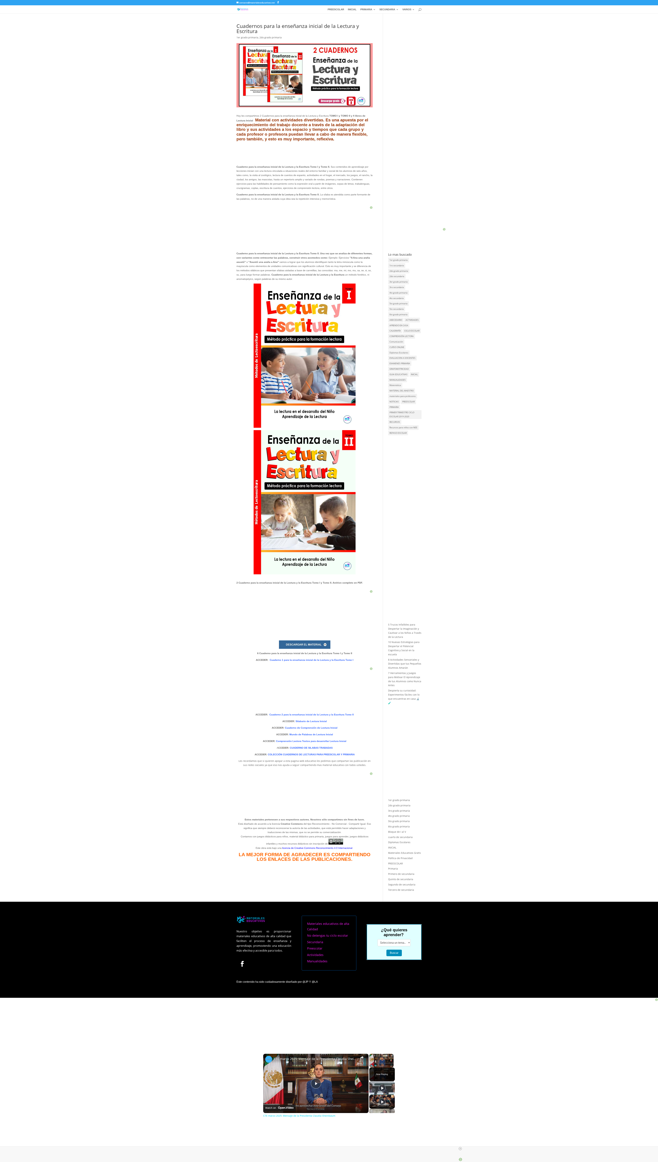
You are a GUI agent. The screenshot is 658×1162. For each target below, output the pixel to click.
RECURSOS (394, 422)
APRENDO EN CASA (398, 325)
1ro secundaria (396, 265)
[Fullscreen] (391, 1065)
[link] (268, 1059)
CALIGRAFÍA (395, 330)
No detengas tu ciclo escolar (327, 935)
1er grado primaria (247, 37)
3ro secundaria (396, 287)
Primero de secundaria (401, 874)
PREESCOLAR (336, 9)
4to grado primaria (398, 292)
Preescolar (314, 948)
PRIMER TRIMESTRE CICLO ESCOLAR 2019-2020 (401, 414)
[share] (362, 1057)
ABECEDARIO (395, 319)
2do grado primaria (270, 37)
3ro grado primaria (399, 810)
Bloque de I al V (397, 831)
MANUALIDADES (397, 379)
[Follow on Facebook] (242, 963)
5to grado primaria (398, 303)
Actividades (315, 955)
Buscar (394, 952)
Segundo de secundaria (401, 884)
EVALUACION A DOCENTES (402, 358)
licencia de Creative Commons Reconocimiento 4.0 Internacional (317, 848)
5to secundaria (396, 309)
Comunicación (396, 341)
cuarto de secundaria (400, 837)
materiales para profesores (402, 396)
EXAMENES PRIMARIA (399, 363)
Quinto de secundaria (400, 879)
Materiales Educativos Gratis (404, 852)
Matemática (395, 385)
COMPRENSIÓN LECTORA (401, 336)
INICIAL (352, 9)
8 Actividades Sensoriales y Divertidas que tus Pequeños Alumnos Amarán (404, 664)
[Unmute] (375, 1065)
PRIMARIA (366, 9)
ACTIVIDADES (412, 319)
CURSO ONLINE (396, 347)
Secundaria (315, 942)
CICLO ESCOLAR (411, 330)
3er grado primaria (398, 281)
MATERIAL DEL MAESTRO (401, 390)
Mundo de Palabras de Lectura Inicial (311, 734)
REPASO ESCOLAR (398, 433)
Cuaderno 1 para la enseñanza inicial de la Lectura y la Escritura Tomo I (311, 660)
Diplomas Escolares (398, 352)
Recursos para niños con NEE (403, 427)
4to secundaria (396, 298)
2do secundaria (396, 276)
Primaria (393, 868)
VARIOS (406, 9)
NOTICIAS (394, 401)
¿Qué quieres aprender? (394, 932)
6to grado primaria (398, 314)
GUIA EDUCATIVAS (398, 374)
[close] (460, 1148)
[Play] (371, 1065)
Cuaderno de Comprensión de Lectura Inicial (310, 727)
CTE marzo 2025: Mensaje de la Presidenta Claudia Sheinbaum (315, 1059)
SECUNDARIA (387, 9)
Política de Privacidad (400, 858)
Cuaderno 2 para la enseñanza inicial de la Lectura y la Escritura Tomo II (311, 714)
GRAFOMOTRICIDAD (399, 368)
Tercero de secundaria (401, 889)
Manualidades (317, 961)
